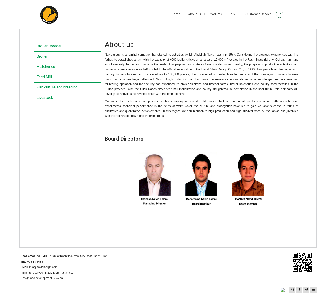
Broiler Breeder (49, 46)
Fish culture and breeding (57, 87)
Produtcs (215, 14)
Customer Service (258, 14)
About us (194, 14)
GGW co (58, 278)
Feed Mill (44, 77)
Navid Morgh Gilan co (58, 272)
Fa (279, 14)
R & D (234, 14)
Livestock (45, 98)
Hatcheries (46, 67)
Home (176, 14)
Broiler (42, 56)
